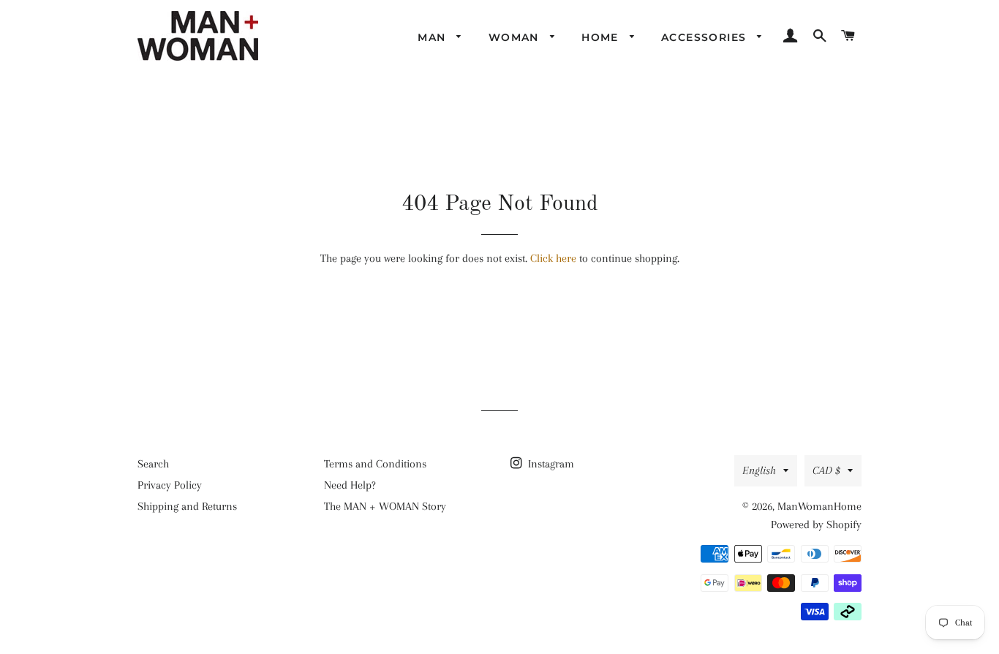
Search (153, 463)
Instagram (549, 463)
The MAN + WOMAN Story (385, 506)
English (759, 470)
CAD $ (826, 470)
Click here (553, 258)
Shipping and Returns (187, 506)
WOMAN (516, 37)
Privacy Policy (169, 485)
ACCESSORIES (705, 37)
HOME (601, 37)
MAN (434, 37)
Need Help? (350, 485)
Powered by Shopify (816, 524)
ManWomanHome (819, 506)
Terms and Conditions (375, 463)
